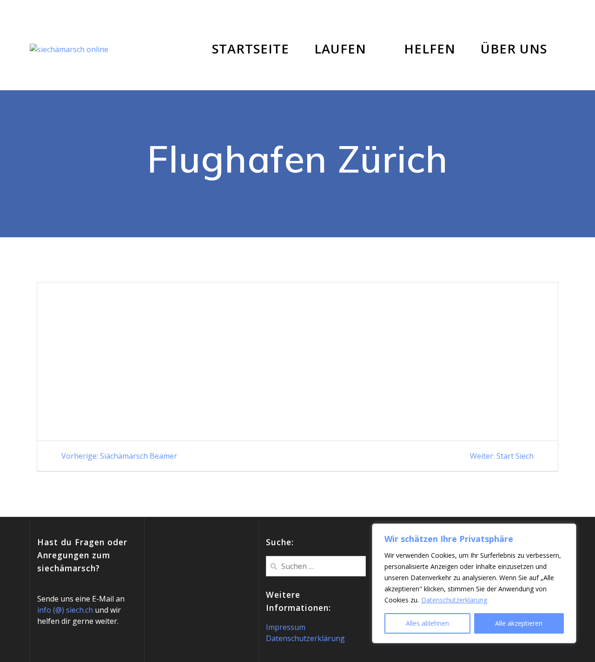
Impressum (285, 627)
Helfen (430, 48)
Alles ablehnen (427, 623)
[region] (474, 583)
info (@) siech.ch (65, 610)
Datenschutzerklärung (454, 599)
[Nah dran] (566, 531)
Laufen (340, 48)
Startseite (250, 48)
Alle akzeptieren (518, 623)
